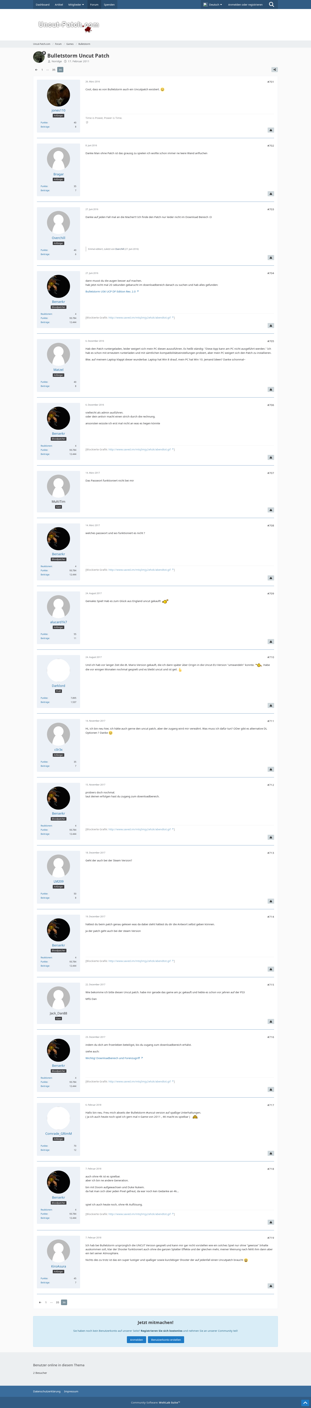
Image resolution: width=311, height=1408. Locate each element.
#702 (270, 145)
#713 (270, 853)
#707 (270, 473)
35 (53, 69)
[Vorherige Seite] (36, 69)
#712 (270, 785)
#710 (270, 657)
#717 (270, 1105)
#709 (270, 593)
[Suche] (271, 4)
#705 (270, 341)
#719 (270, 1237)
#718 (270, 1169)
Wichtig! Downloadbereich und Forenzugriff (112, 1058)
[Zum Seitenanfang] (305, 1403)
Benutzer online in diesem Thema (58, 1365)
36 (60, 69)
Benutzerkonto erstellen (166, 1339)
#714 (270, 916)
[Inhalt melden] (271, 130)
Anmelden (136, 1339)
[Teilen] (274, 69)
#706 (270, 405)
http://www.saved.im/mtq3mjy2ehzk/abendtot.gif (140, 317)
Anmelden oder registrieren (245, 4)
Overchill (119, 249)
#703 (270, 209)
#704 (270, 273)
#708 (270, 525)
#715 (270, 984)
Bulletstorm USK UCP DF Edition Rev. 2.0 (110, 291)
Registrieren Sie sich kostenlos (161, 1330)
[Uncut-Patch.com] (155, 24)
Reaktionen (46, 313)
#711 (270, 721)
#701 (270, 81)
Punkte (44, 122)
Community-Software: (155, 1402)
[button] (213, 4)
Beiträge (45, 126)
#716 (270, 1037)
